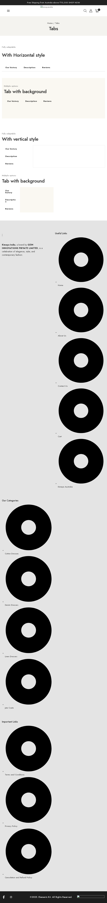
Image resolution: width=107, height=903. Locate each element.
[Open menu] (8, 10)
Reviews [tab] (46, 67)
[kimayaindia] (53, 10)
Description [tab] (29, 67)
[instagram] (12, 897)
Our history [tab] (11, 67)
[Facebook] (5, 897)
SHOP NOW (74, 2)
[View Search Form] (85, 10)
